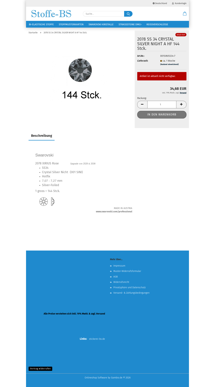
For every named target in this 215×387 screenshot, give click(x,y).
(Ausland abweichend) (169, 64)
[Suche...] (128, 14)
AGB (115, 276)
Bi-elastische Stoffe (41, 24)
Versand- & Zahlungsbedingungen (131, 292)
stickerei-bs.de (97, 339)
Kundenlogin (180, 3)
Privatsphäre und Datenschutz (129, 287)
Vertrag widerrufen (40, 368)
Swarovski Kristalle (101, 24)
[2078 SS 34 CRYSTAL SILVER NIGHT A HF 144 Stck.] (80, 78)
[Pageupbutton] (206, 382)
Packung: (141, 98)
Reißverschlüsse (157, 24)
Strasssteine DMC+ (130, 24)
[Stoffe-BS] (51, 14)
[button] (185, 14)
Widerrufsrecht (121, 282)
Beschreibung (41, 136)
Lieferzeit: (142, 60)
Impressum (119, 265)
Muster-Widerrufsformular (127, 271)
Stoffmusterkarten (71, 24)
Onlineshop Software (96, 377)
